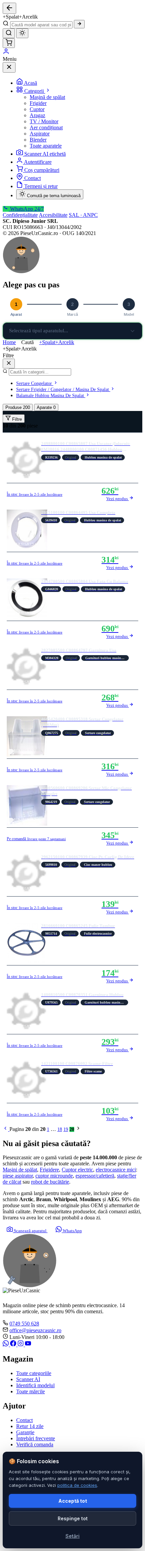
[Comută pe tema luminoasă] (22, 33)
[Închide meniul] (9, 67)
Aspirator (40, 133)
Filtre (16, 419)
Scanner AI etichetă (45, 154)
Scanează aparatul (30, 1230)
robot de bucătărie (50, 1182)
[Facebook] (14, 1344)
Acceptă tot (72, 1501)
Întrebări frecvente (35, 1438)
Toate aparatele (46, 146)
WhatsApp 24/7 (26, 209)
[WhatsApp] (6, 1344)
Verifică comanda (34, 1444)
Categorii (34, 91)
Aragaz (37, 115)
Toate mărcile (30, 1391)
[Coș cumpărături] (9, 43)
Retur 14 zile (30, 1426)
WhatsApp (72, 1230)
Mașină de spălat (47, 97)
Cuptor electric (77, 1169)
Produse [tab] (17, 407)
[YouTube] (28, 1344)
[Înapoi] (9, 8)
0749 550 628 (24, 1323)
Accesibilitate (53, 215)
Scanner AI (28, 1379)
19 (65, 1129)
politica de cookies (77, 1485)
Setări (72, 1536)
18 (59, 1129)
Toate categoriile (33, 1373)
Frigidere (49, 1169)
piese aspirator (18, 1176)
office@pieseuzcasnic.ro (35, 1330)
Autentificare (38, 162)
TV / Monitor (44, 121)
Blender (38, 140)
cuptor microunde (54, 1176)
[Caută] (79, 24)
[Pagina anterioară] (6, 1129)
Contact (32, 178)
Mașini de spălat (20, 1169)
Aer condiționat (46, 127)
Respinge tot (73, 1518)
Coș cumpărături (41, 170)
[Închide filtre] (9, 363)
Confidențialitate (20, 215)
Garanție (25, 1432)
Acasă (30, 83)
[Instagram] (21, 1344)
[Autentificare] (6, 53)
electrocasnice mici (116, 1169)
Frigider (38, 103)
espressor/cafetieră (95, 1176)
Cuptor (37, 109)
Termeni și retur (41, 186)
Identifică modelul (35, 1385)
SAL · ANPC (83, 215)
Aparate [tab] (46, 407)
